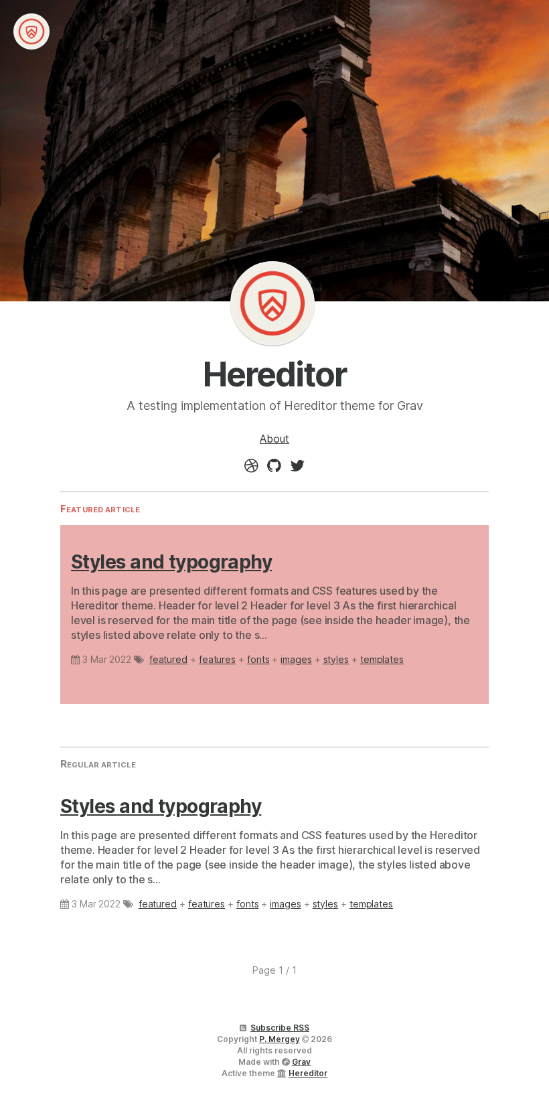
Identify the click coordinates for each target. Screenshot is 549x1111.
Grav (301, 1062)
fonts (258, 659)
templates (382, 659)
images (296, 659)
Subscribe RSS (279, 1028)
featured (168, 659)
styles (336, 659)
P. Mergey (279, 1039)
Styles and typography (171, 561)
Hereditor (272, 303)
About (274, 438)
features (217, 659)
